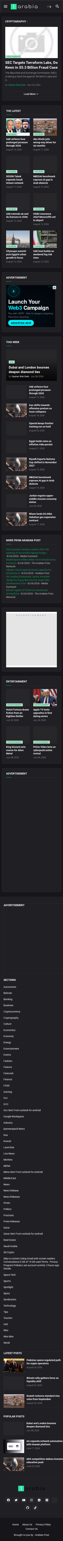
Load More (30, 94)
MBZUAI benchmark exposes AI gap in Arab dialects (44, 179)
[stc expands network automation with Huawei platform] (14, 1446)
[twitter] (16, 1500)
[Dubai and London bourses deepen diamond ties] (14, 1428)
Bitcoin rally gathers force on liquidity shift (43, 1380)
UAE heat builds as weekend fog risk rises (43, 254)
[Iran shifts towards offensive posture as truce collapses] (16, 410)
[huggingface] (55, 1500)
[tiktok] (35, 1508)
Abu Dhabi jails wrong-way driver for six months (44, 142)
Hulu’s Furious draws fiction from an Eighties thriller (17, 713)
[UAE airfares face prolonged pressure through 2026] (16, 392)
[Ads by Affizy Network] (54, 287)
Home (15, 1524)
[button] (5, 7)
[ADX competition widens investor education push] (14, 1464)
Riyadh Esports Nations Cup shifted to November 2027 (43, 462)
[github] (28, 1508)
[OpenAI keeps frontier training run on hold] (16, 428)
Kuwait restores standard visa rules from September (43, 1397)
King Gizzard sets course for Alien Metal (16, 750)
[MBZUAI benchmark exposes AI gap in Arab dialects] (16, 482)
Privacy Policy (43, 1524)
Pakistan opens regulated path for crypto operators (44, 1362)
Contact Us (32, 1528)
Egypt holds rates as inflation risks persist (40, 443)
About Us (27, 1524)
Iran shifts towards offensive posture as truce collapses (40, 408)
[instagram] (31, 1500)
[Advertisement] (31, 856)
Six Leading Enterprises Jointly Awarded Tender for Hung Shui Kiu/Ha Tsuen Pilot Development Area (28, 580)
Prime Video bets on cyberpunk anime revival (44, 750)
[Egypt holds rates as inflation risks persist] (16, 446)
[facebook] (8, 1500)
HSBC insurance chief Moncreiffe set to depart (44, 217)
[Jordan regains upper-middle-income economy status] (16, 501)
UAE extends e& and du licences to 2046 (17, 215)
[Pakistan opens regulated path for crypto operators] (14, 1365)
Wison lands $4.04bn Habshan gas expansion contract (42, 517)
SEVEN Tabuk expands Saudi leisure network (14, 179)
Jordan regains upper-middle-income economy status (43, 499)
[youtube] (24, 1500)
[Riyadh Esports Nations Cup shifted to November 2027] (16, 464)
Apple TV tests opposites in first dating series (42, 713)
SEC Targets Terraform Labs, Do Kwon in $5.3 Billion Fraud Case (31, 65)
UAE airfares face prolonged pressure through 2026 (17, 142)
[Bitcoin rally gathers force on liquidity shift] (14, 1383)
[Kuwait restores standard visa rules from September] (14, 1401)
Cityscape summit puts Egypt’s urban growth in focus (16, 254)
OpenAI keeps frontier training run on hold (41, 425)
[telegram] (39, 1500)
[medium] (47, 1500)
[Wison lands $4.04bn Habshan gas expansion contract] (16, 519)
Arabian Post (42, 1535)
